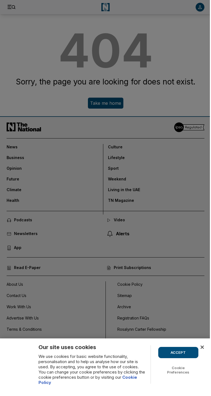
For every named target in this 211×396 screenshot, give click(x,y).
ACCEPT (178, 352)
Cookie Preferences (178, 370)
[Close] (202, 347)
